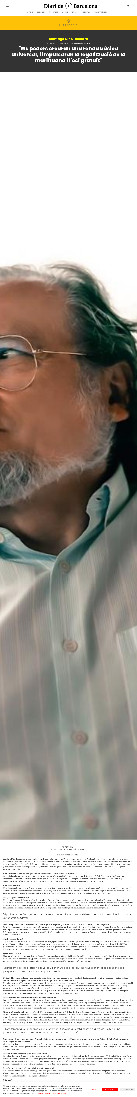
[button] (7, 6)
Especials (86, 12)
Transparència (100, 12)
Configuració (93, 1089)
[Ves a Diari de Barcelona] (68, 5)
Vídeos (65, 12)
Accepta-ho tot (110, 1089)
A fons (30, 12)
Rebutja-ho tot (128, 1089)
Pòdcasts (53, 12)
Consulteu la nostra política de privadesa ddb (52, 1093)
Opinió (75, 12)
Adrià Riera (69, 847)
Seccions (41, 12)
